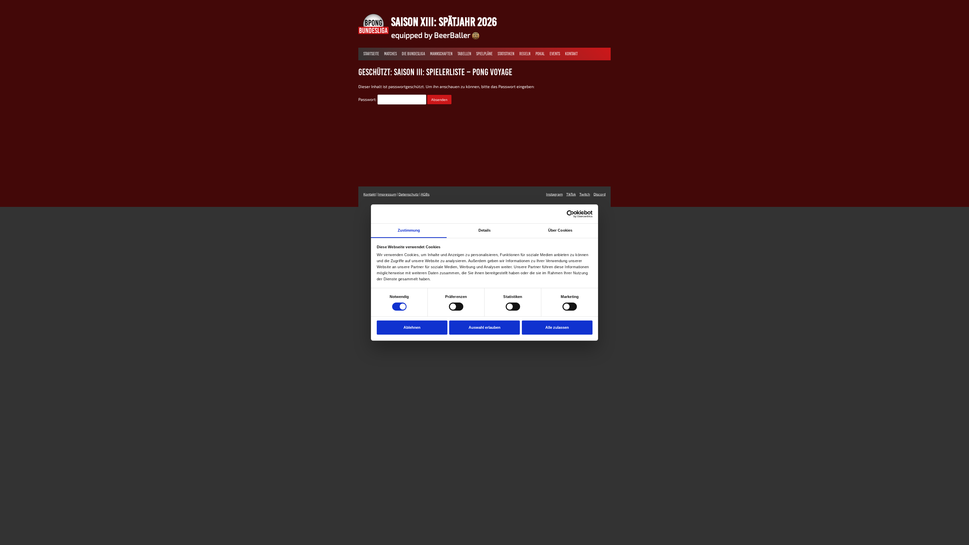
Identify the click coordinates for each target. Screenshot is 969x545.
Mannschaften (441, 54)
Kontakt (571, 54)
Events (555, 54)
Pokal (540, 54)
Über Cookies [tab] (560, 230)
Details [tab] (484, 230)
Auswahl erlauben (484, 327)
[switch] (456, 307)
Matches (390, 54)
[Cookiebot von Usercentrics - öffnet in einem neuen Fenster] (570, 214)
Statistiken (506, 54)
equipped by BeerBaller (431, 34)
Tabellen (464, 54)
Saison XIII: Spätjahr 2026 (444, 21)
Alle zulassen (557, 327)
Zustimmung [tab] (409, 230)
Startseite (371, 54)
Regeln (524, 54)
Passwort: (368, 99)
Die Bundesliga (413, 54)
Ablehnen (411, 327)
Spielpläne (484, 54)
